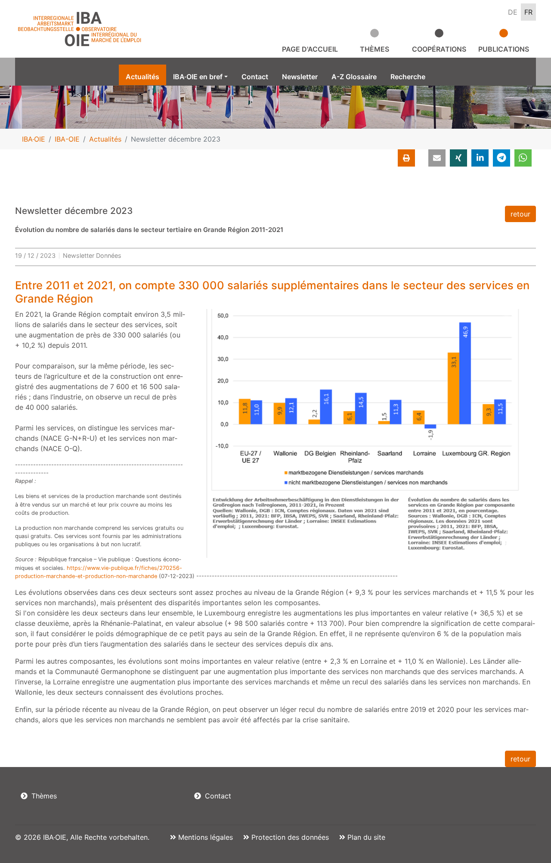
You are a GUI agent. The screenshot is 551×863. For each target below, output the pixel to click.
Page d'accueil (310, 49)
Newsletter (300, 76)
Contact (254, 76)
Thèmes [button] (374, 49)
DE (512, 12)
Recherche (407, 76)
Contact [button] (217, 796)
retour (520, 214)
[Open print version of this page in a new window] (406, 158)
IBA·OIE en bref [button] (198, 76)
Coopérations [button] (439, 49)
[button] (437, 158)
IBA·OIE (33, 139)
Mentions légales (204, 837)
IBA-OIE (67, 139)
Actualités (142, 76)
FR (528, 12)
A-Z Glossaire (354, 76)
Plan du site (365, 837)
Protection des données (289, 837)
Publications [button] (503, 49)
